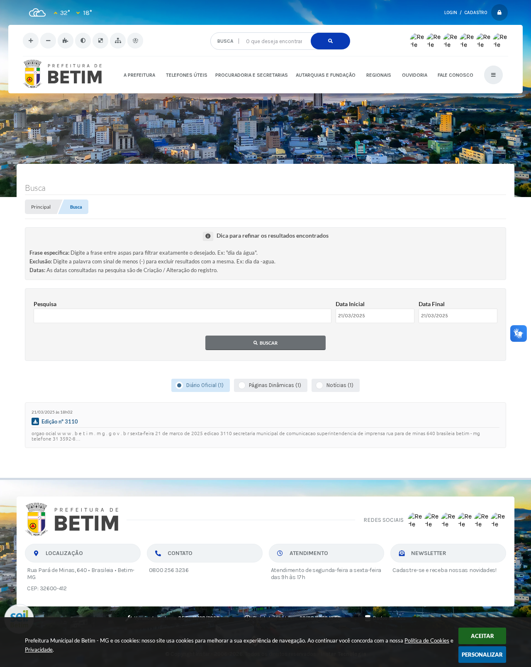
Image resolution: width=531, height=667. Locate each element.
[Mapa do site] (118, 41)
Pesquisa (45, 303)
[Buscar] (330, 41)
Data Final (432, 303)
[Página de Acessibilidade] (135, 41)
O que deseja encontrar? (279, 29)
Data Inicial (350, 303)
